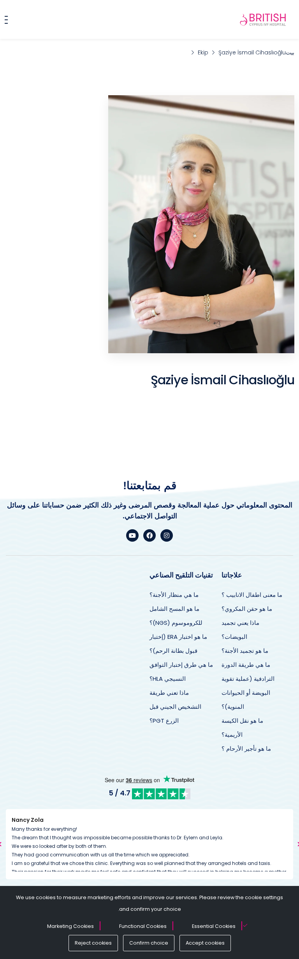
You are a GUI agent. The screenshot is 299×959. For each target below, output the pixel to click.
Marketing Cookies (70, 926)
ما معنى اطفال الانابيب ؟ (252, 595)
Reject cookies (93, 943)
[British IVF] (263, 19)
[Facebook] (149, 535)
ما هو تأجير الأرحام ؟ (246, 749)
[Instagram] (166, 535)
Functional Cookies (143, 926)
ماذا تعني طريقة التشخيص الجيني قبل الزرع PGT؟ (175, 707)
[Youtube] (132, 535)
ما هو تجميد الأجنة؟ (245, 651)
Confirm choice (148, 943)
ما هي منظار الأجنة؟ (174, 595)
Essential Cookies (214, 926)
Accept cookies (205, 943)
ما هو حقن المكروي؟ (247, 609)
